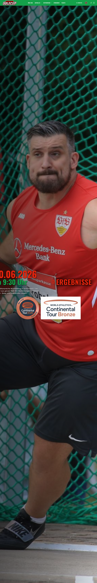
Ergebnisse (80, 2)
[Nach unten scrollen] (49, 579)
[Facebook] (91, 3)
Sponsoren (57, 3)
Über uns (30, 3)
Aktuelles (37, 3)
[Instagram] (94, 3)
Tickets (63, 3)
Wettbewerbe (46, 3)
